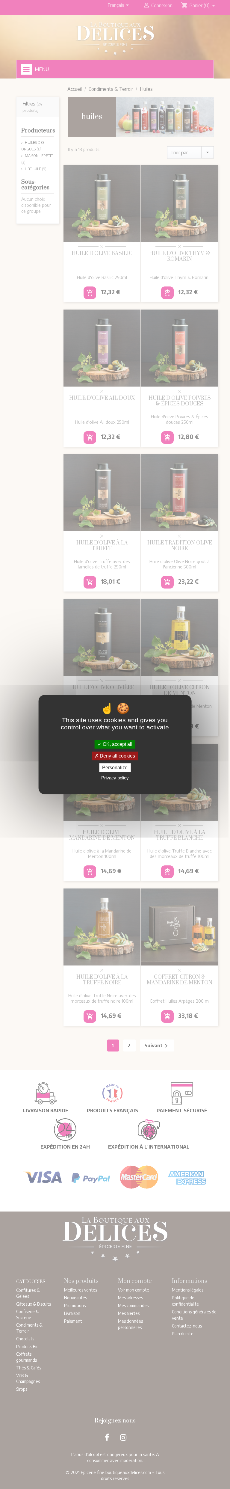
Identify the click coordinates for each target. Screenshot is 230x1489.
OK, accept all (117, 744)
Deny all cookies (117, 755)
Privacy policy (115, 777)
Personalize (115, 767)
